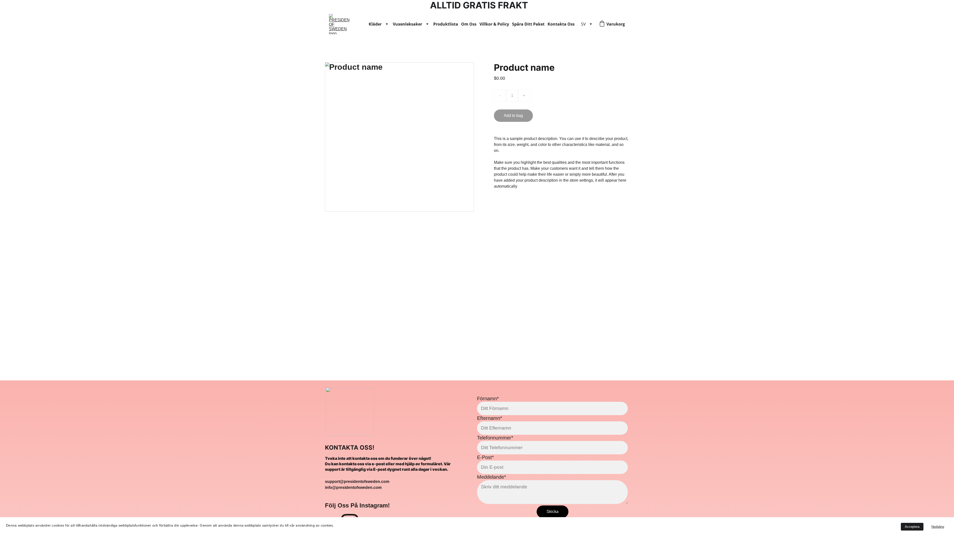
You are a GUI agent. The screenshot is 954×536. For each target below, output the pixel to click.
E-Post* (485, 457)
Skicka (552, 511)
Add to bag (513, 115)
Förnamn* (488, 398)
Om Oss (469, 24)
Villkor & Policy (494, 24)
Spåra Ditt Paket (528, 24)
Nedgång (937, 527)
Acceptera (912, 527)
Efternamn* (489, 418)
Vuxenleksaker (407, 24)
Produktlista (445, 24)
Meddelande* (491, 477)
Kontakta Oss (561, 24)
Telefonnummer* (495, 437)
